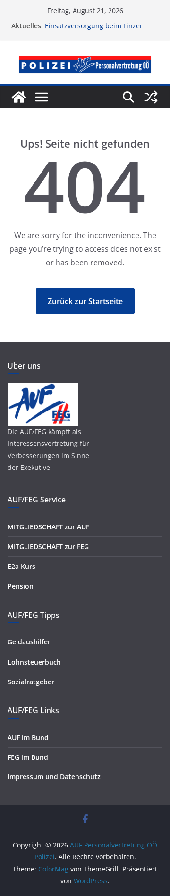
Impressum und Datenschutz (54, 776)
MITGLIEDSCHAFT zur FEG (48, 546)
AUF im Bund (28, 737)
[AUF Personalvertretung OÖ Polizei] (19, 97)
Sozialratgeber (31, 681)
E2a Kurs (21, 566)
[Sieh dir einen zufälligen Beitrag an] (151, 97)
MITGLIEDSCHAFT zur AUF (48, 526)
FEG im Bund (28, 757)
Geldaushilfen (30, 641)
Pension (21, 586)
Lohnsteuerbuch (34, 662)
